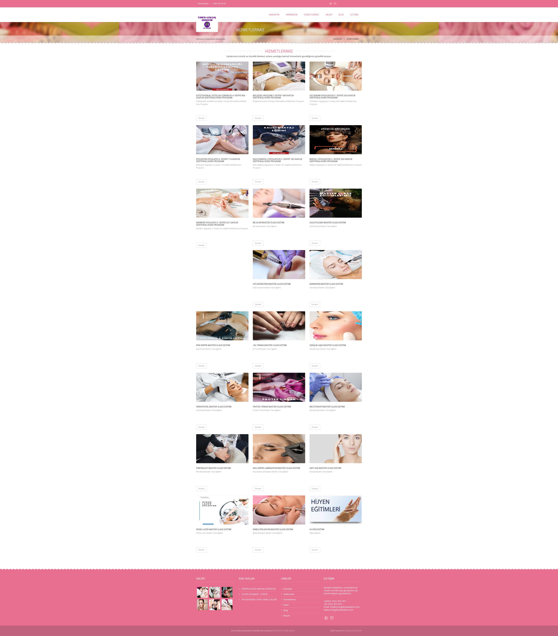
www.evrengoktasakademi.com (338, 609)
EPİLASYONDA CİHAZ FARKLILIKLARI (259, 599)
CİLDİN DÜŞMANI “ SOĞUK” (255, 594)
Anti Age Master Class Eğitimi (325, 468)
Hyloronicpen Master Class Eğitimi (272, 284)
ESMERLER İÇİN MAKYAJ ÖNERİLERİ (259, 588)
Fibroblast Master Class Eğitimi (213, 468)
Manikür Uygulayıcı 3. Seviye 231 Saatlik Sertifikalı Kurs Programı (217, 223)
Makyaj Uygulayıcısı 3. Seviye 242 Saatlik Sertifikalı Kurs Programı (331, 160)
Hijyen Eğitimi (317, 529)
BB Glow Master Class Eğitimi (268, 222)
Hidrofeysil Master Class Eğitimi (213, 407)
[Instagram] (335, 3)
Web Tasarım (336, 630)
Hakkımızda (292, 15)
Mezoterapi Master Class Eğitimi (327, 407)
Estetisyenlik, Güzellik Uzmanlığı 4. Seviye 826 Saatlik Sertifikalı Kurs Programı (220, 96)
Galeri (329, 15)
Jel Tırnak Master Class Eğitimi (270, 345)
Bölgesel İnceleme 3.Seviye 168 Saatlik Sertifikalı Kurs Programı (273, 96)
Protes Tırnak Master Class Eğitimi (272, 407)
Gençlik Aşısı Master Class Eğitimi (328, 345)
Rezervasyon (203, 4)
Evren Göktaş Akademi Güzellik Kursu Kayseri (252, 630)
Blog (341, 15)
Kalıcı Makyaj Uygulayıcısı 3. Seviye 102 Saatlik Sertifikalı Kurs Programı (277, 160)
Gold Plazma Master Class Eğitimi (328, 222)
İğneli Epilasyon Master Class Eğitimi (273, 529)
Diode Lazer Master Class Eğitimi (213, 529)
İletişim (354, 15)
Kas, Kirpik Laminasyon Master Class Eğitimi (276, 468)
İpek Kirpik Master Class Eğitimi (213, 345)
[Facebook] (331, 3)
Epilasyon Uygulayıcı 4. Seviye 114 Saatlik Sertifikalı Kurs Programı (218, 160)
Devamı (201, 118)
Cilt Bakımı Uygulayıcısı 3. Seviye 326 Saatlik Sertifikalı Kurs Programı (332, 96)
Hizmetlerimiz (311, 15)
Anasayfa (274, 15)
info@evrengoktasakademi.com (345, 607)
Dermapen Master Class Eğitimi (326, 284)
